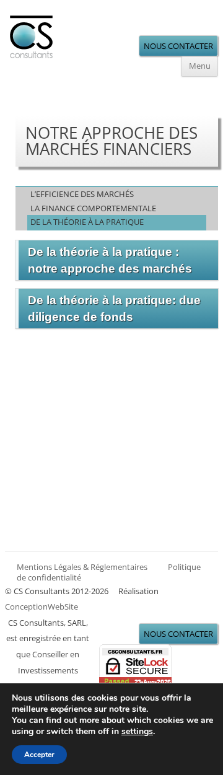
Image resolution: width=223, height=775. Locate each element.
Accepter (39, 755)
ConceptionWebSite (41, 606)
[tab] (116, 260)
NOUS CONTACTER (178, 45)
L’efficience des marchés (82, 193)
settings (137, 731)
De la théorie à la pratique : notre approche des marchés (110, 260)
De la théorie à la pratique (87, 221)
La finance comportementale (93, 208)
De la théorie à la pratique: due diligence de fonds (114, 308)
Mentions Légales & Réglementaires (82, 566)
